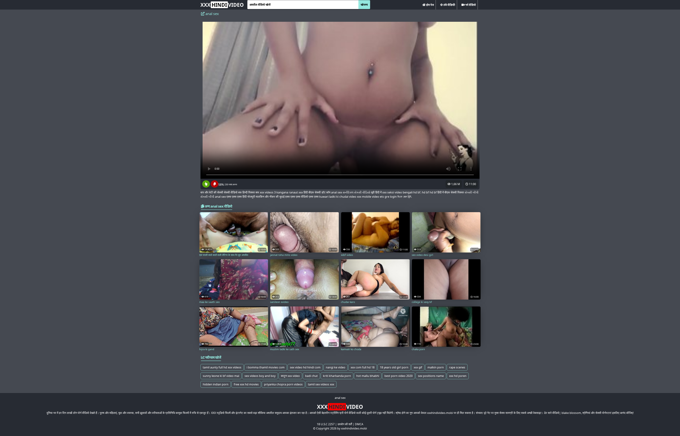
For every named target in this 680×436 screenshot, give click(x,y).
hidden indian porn (215, 384)
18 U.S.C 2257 (326, 424)
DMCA (359, 424)
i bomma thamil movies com (266, 367)
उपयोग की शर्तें (345, 424)
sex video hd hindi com (305, 367)
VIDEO (222, 4)
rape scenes (457, 367)
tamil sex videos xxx (321, 384)
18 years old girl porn (394, 367)
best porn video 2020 (398, 376)
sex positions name (431, 376)
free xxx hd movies (246, 384)
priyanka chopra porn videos (283, 384)
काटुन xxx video (290, 376)
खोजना (364, 5)
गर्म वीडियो (470, 5)
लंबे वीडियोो (449, 5)
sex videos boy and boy (260, 376)
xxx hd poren (457, 376)
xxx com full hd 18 (363, 367)
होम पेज (430, 5)
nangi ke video (335, 367)
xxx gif (418, 367)
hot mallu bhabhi (367, 376)
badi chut (311, 376)
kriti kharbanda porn (337, 376)
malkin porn (435, 367)
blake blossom (571, 413)
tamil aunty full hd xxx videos (222, 367)
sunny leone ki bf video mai (221, 376)
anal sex (340, 398)
